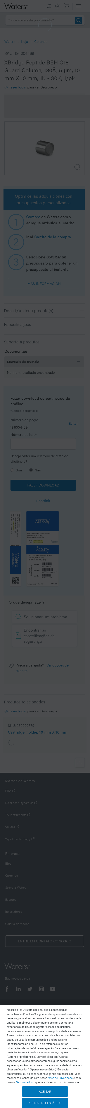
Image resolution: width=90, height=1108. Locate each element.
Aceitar (45, 1091)
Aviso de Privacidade (60, 1078)
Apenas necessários (45, 1103)
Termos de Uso (25, 1082)
